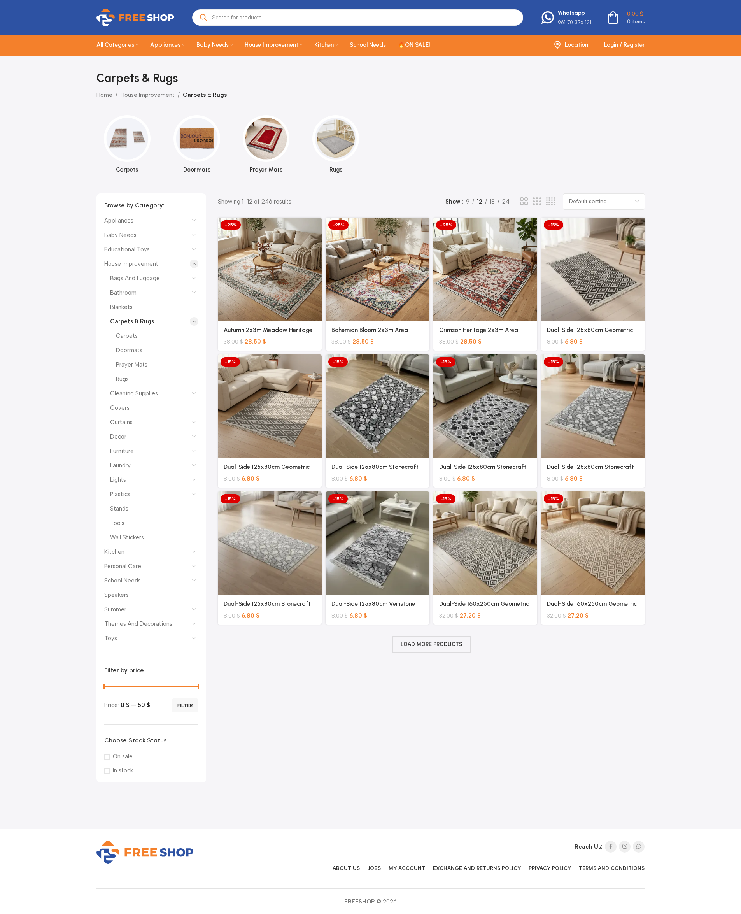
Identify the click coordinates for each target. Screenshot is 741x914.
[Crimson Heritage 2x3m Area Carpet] (485, 269)
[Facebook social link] (611, 847)
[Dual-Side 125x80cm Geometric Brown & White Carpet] (593, 269)
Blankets (121, 307)
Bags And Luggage (135, 278)
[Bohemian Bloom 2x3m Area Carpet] (377, 269)
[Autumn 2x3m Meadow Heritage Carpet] (270, 269)
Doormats (129, 350)
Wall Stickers (127, 537)
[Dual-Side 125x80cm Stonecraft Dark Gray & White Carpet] (593, 406)
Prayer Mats (131, 364)
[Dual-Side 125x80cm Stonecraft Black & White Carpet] (377, 406)
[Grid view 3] (537, 201)
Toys (110, 638)
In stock (123, 770)
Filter (185, 705)
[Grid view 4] (550, 201)
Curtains (121, 422)
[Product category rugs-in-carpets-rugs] (336, 146)
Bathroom (123, 292)
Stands (119, 508)
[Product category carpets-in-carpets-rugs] (127, 146)
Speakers (116, 594)
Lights (118, 479)
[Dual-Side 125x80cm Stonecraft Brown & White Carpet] (485, 406)
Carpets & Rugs (132, 321)
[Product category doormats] (197, 146)
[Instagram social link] (625, 847)
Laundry (120, 465)
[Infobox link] (566, 18)
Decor (118, 436)
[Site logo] (135, 17)
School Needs (122, 580)
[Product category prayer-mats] (266, 146)
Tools (117, 522)
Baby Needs (120, 235)
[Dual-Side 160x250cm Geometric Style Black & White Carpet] (485, 543)
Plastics (120, 494)
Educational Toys (127, 249)
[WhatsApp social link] (639, 847)
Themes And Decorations (138, 623)
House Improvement (148, 94)
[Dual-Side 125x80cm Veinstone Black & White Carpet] (377, 543)
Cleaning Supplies (134, 393)
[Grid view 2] (524, 201)
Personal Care (122, 566)
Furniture (122, 450)
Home (104, 94)
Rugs (122, 378)
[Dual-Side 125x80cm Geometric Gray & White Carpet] (270, 406)
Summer (115, 609)
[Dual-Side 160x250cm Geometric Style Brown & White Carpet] (593, 543)
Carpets (127, 335)
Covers (120, 407)
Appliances (118, 220)
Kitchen (114, 551)
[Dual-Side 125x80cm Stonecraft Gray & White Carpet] (270, 543)
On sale (123, 756)
